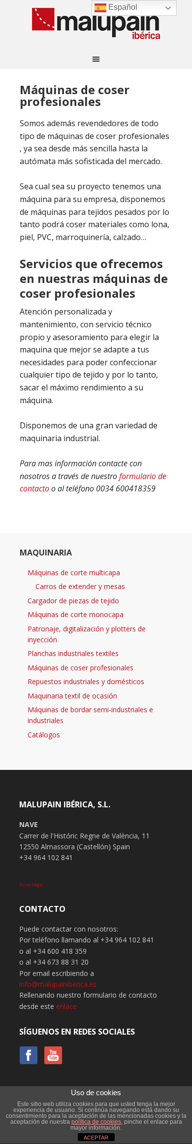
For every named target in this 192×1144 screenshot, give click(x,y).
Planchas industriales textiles (73, 653)
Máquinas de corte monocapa (76, 614)
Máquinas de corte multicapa (74, 572)
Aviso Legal (31, 884)
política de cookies (96, 1121)
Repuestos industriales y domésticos (86, 681)
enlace (66, 1006)
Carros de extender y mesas (80, 586)
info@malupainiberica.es (57, 984)
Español (121, 7)
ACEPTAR (96, 1138)
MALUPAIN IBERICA (96, 24)
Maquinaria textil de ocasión (72, 695)
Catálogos (44, 734)
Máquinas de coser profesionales (80, 667)
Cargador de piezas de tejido (73, 600)
